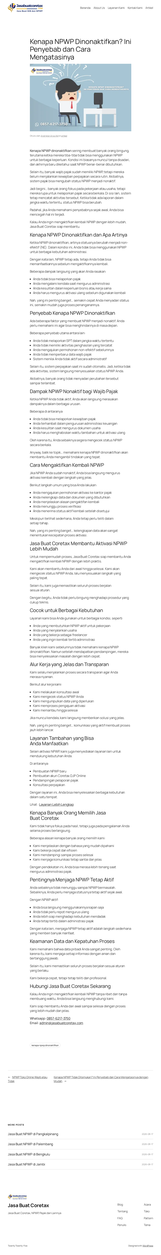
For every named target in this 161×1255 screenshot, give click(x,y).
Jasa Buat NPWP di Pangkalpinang (33, 1134)
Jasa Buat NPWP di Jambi (26, 1164)
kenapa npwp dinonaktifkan (45, 1045)
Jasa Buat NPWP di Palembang (30, 1144)
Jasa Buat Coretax (28, 1205)
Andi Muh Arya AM (49, 135)
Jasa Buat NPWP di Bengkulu (29, 1154)
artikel (64, 135)
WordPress (148, 1245)
